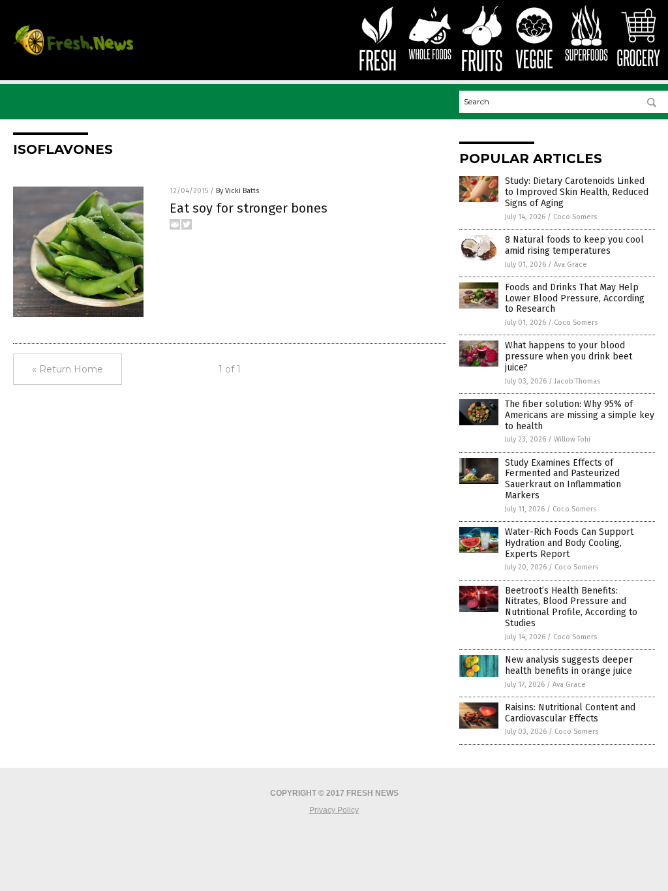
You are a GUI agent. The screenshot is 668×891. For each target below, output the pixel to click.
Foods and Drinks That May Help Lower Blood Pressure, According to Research (575, 298)
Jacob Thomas (577, 381)
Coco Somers (575, 217)
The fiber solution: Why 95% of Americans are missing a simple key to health (579, 415)
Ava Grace (570, 264)
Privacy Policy (334, 810)
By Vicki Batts (237, 191)
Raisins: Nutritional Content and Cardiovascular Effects (570, 713)
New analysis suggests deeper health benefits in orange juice (569, 665)
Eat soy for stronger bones (248, 208)
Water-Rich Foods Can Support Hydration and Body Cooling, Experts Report (569, 543)
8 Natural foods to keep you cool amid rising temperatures (574, 245)
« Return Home (67, 369)
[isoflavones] (73, 54)
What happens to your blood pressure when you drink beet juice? (568, 356)
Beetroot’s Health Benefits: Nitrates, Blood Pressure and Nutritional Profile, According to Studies (571, 607)
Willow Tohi (572, 439)
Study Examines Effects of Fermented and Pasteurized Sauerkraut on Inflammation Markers (563, 479)
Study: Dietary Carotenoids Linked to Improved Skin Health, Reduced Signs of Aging (576, 192)
